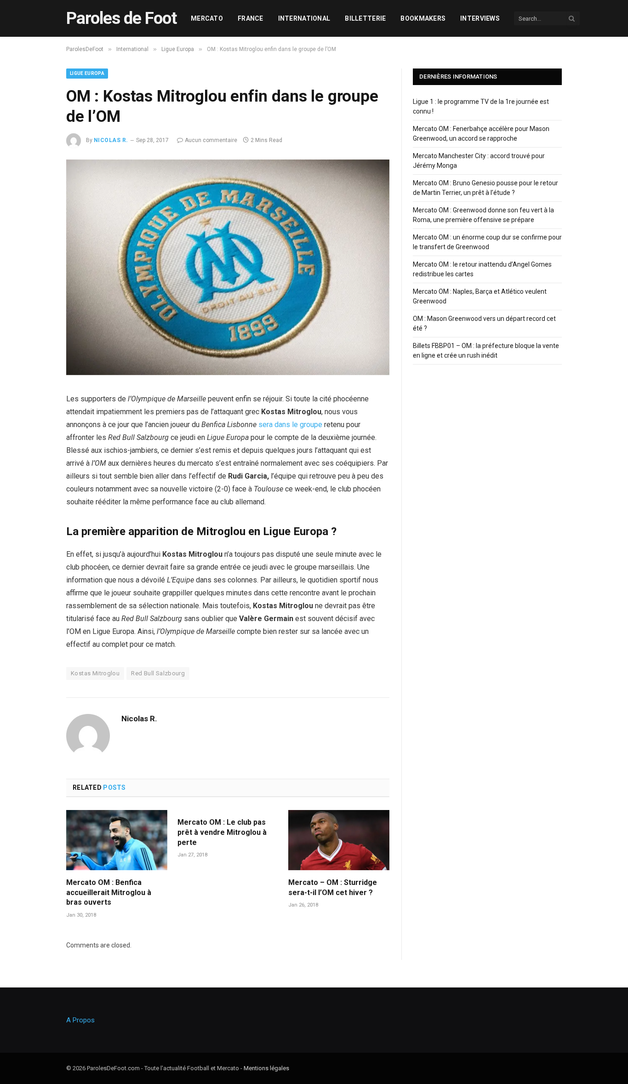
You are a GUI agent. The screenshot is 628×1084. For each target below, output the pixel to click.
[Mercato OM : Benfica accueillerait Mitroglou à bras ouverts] (116, 840)
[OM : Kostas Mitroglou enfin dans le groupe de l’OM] (227, 373)
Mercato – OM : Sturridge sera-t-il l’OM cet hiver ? (332, 887)
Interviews (480, 18)
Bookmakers (422, 18)
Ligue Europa (87, 73)
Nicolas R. (111, 140)
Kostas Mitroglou (95, 673)
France (250, 18)
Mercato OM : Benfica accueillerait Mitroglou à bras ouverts (108, 892)
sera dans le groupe (290, 424)
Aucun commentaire (211, 140)
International (304, 18)
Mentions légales (266, 1068)
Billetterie (365, 18)
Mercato (207, 18)
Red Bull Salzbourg (158, 673)
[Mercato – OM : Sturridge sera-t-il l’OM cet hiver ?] (338, 840)
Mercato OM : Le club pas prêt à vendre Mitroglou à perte (222, 832)
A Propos (80, 1020)
